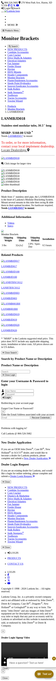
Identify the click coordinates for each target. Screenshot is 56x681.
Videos (10, 223)
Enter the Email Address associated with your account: (28, 414)
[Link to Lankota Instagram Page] (8, 577)
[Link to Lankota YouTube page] (8, 583)
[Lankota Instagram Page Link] (11, 5)
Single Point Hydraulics (19, 83)
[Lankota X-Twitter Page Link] (14, 5)
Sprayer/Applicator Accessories (22, 86)
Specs (10, 225)
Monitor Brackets (16, 77)
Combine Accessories (18, 52)
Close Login (9, 375)
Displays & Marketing (18, 496)
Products (11, 106)
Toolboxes (12, 95)
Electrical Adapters (16, 60)
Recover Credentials (41, 417)
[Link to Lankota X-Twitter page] (8, 580)
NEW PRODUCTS (17, 49)
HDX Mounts (14, 72)
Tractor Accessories (17, 98)
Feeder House (14, 66)
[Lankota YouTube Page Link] (17, 5)
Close (7, 482)
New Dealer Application (36, 458)
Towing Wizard (15, 101)
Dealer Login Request (21, 476)
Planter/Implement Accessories (22, 80)
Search (14, 46)
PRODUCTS (14, 558)
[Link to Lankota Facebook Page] (8, 574)
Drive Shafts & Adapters (19, 58)
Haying (11, 69)
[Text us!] (44, 674)
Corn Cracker (14, 55)
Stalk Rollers (13, 89)
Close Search (10, 352)
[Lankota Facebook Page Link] (9, 5)
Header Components (17, 74)
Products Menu (11, 30)
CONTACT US (15, 563)
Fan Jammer (13, 63)
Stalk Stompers (15, 92)
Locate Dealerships (14, 150)
